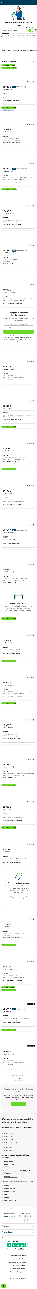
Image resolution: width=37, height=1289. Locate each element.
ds (22, 1209)
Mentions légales (18, 1259)
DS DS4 (6, 1185)
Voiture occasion (15, 1209)
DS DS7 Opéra (8, 1139)
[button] (8, 35)
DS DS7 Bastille (8, 1133)
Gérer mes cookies (18, 1265)
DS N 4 (6, 1194)
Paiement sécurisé (18, 1269)
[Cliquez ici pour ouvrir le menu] (34, 2)
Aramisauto (4, 1209)
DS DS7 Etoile (8, 1136)
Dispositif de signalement (18, 1272)
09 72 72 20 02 (9, 1216)
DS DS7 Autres (8, 1150)
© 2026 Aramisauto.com (18, 1278)
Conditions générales (18, 1256)
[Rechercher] (29, 30)
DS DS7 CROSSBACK (10, 1188)
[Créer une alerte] (3, 1286)
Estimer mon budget (18, 898)
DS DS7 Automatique (10, 1177)
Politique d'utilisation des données (18, 1262)
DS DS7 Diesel (8, 1161)
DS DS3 (6, 1197)
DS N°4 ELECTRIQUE (10, 1200)
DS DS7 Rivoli (8, 1147)
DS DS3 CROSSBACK (10, 1191)
